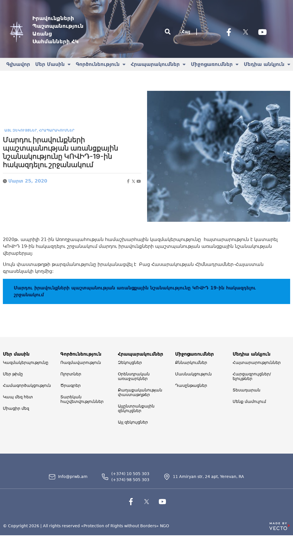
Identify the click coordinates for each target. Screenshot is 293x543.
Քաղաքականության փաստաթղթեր (140, 392)
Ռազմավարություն (80, 362)
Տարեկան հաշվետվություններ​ (82, 399)
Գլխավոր (18, 64)
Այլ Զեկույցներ (20, 130)
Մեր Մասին (50, 64)
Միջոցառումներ (212, 64)
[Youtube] (262, 32)
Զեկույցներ (130, 362)
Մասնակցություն (193, 374)
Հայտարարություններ (257, 362)
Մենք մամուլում (249, 401)
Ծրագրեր (70, 385)
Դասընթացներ (191, 385)
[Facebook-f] (228, 32)
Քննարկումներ (191, 362)
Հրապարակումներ (155, 64)
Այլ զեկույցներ (133, 422)
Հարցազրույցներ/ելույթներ (252, 376)
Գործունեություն (98, 64)
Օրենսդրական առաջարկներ (134, 376)
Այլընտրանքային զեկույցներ (136, 408)
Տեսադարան (246, 390)
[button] (168, 32)
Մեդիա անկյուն (264, 64)
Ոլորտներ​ (70, 374)
